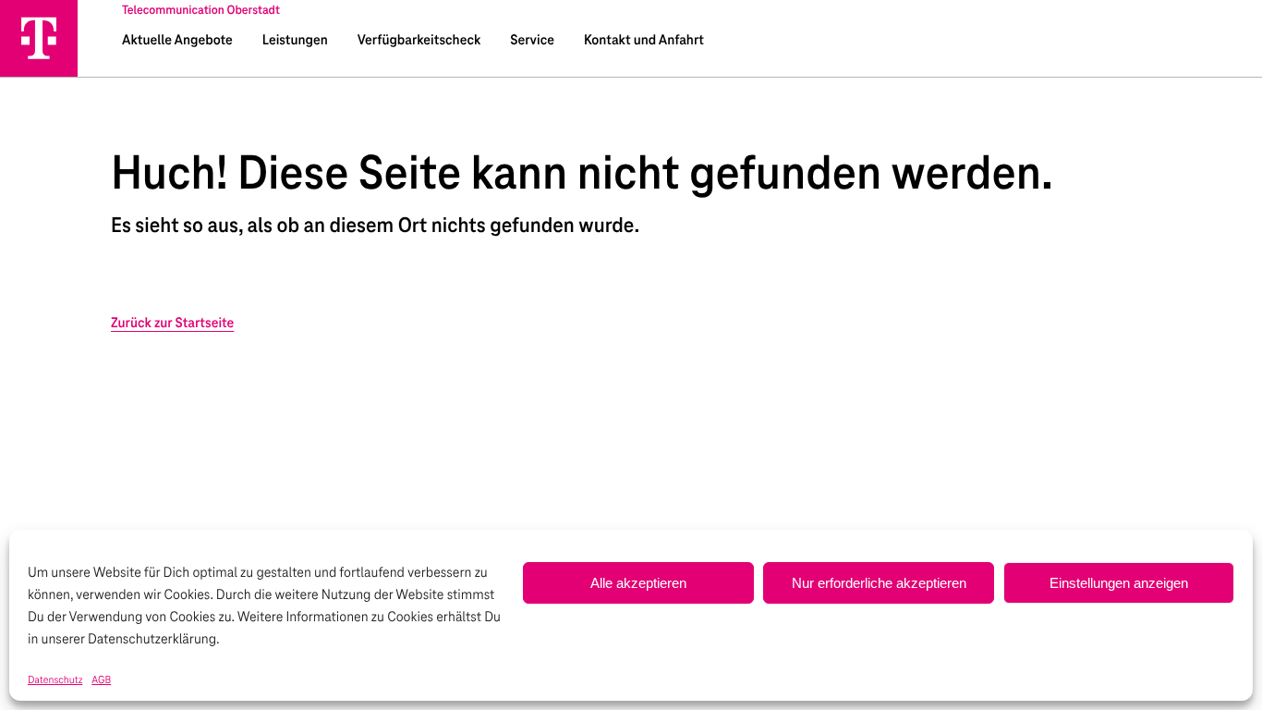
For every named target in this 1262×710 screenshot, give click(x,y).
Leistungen (295, 40)
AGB (101, 680)
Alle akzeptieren (638, 583)
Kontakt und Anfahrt (644, 40)
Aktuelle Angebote (177, 40)
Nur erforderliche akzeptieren (879, 583)
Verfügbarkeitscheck (419, 40)
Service (532, 40)
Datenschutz (55, 680)
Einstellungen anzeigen (1119, 583)
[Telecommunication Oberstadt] (39, 38)
